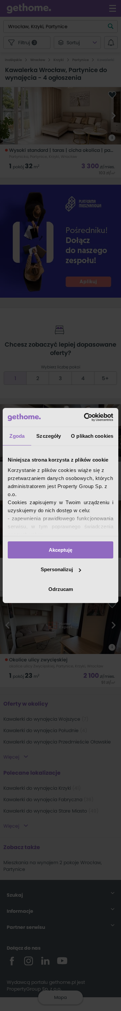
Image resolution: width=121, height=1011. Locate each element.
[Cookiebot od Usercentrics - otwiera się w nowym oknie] (85, 417)
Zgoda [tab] (17, 435)
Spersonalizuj (57, 569)
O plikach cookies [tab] (92, 435)
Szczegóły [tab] (48, 435)
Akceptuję (60, 549)
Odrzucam (60, 589)
